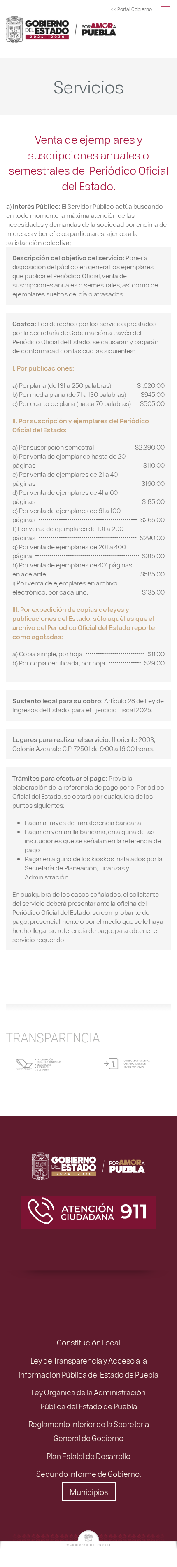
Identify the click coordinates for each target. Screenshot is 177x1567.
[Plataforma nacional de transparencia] (38, 1063)
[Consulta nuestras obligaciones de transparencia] (127, 1062)
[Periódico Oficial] (47, 29)
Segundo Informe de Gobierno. (88, 1473)
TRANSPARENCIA (53, 1037)
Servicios (88, 86)
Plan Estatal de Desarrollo (88, 1456)
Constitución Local (88, 1342)
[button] (165, 9)
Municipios (89, 1492)
